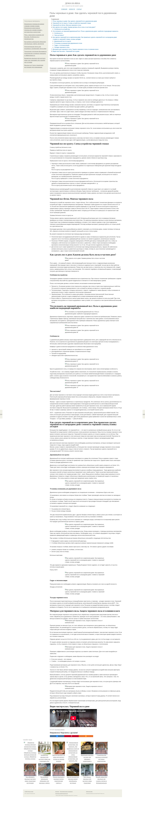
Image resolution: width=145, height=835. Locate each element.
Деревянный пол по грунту (62, 41)
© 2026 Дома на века (29, 791)
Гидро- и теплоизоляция (61, 45)
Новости (72, 9)
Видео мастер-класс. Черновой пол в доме (66, 51)
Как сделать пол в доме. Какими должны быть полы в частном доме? (74, 27)
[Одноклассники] (86, 736)
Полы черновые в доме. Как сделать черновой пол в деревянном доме (75, 21)
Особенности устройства (62, 29)
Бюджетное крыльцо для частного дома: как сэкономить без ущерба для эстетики (34, 60)
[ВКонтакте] (57, 736)
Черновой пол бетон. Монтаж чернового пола (67, 25)
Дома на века (72, 3)
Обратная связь (89, 791)
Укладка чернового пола (61, 47)
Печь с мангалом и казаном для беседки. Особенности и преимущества (34, 37)
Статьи (79, 9)
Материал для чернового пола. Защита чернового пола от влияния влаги (75, 49)
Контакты (57, 791)
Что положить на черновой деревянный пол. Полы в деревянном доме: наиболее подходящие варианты (85, 31)
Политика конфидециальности (61, 793)
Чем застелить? (59, 35)
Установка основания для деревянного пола (68, 43)
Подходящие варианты (59, 729)
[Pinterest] (71, 736)
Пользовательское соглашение (66, 791)
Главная (64, 9)
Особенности (58, 33)
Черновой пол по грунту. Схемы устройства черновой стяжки (72, 23)
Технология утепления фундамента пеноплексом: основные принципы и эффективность (35, 53)
